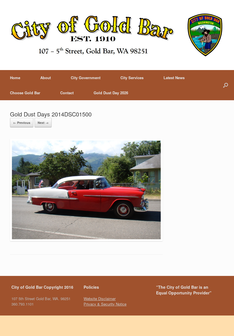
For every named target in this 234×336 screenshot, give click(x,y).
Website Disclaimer (100, 298)
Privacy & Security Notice (105, 304)
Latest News (174, 77)
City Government (85, 77)
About (45, 77)
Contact (67, 92)
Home (15, 77)
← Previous (21, 122)
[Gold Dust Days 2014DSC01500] (86, 239)
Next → (43, 122)
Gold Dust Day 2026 (111, 92)
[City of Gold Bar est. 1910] (117, 35)
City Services (132, 77)
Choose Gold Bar (25, 92)
